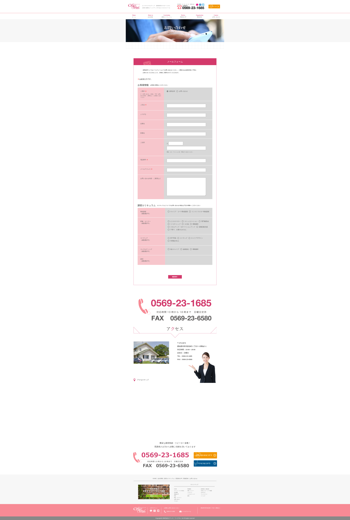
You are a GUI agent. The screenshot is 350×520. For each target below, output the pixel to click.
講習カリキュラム (167, 16)
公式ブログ (203, 492)
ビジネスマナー (175, 221)
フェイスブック (204, 494)
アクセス (176, 501)
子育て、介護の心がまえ (178, 229)
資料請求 (172, 91)
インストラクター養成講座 (200, 211)
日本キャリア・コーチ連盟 (206, 490)
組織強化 (186, 249)
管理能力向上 (174, 241)
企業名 (142, 123)
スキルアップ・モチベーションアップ (182, 227)
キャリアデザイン (197, 238)
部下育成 (173, 238)
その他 (186, 224)
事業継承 (195, 224)
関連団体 (199, 16)
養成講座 (189, 488)
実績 (175, 495)
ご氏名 (143, 105)
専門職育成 (205, 221)
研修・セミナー (190, 490)
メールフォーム (186, 511)
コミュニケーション (191, 221)
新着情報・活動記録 (205, 488)
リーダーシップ (175, 224)
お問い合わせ (216, 16)
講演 (188, 495)
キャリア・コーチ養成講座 (179, 211)
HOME (154, 478)
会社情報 (150, 16)
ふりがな (143, 114)
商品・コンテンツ (177, 497)
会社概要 (176, 492)
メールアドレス (146, 169)
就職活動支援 (203, 227)
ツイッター (203, 495)
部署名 (142, 133)
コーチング (183, 238)
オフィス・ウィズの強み (179, 490)
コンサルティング (191, 494)
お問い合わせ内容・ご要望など (150, 178)
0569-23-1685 (171, 511)
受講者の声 (183, 16)
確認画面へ (175, 276)
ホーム (134, 16)
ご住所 (142, 142)
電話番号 (144, 159)
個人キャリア (174, 249)
